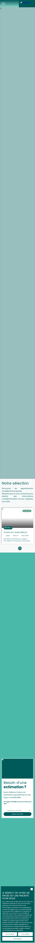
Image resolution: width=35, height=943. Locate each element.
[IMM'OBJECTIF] (27, 3)
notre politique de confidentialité (12, 930)
